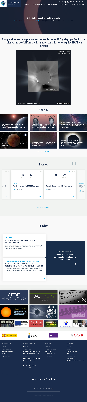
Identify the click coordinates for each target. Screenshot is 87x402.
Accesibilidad (48, 356)
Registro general (6, 356)
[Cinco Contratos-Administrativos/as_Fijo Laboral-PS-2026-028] (44, 255)
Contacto (4, 346)
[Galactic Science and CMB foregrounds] (73, 196)
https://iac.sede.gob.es (14, 297)
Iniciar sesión (82, 1)
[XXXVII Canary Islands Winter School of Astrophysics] (7, 196)
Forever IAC (26, 356)
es (79, 1)
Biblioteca (4, 353)
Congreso (15, 183)
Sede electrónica (71, 356)
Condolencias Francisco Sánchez (75, 360)
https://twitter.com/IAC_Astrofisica (59, 1)
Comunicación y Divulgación (78, 4)
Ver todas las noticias (44, 151)
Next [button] (77, 163)
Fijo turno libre (9, 237)
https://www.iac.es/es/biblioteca (7, 323)
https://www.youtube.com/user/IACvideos (70, 1)
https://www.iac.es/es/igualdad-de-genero (73, 312)
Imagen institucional (72, 351)
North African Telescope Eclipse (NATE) (27, 21)
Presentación (27, 4)
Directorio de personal (7, 351)
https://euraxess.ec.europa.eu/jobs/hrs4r (65, 323)
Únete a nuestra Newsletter (43, 379)
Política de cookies (50, 353)
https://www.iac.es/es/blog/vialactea (76, 1)
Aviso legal (48, 351)
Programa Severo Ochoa (29, 365)
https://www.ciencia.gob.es (9, 335)
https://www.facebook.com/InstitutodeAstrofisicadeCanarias (62, 1)
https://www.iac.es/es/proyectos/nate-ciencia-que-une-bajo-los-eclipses (43, 312)
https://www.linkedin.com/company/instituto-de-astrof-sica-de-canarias (68, 1)
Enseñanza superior (64, 4)
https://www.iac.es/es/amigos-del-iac (14, 312)
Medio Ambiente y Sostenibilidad (31, 358)
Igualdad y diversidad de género (31, 353)
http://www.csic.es (77, 335)
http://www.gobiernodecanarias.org (32, 335)
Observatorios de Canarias (39, 4)
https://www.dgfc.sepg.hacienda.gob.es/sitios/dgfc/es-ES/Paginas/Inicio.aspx (22, 323)
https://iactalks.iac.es (43, 297)
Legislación (26, 346)
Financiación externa (28, 363)
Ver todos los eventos (43, 207)
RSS (68, 353)
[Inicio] (3, 3)
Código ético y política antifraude (31, 351)
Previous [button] (74, 163)
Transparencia (27, 349)
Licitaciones (70, 349)
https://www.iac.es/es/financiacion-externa (36, 323)
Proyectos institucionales (29, 360)
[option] (27, 184)
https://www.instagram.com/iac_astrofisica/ (65, 1)
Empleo (69, 346)
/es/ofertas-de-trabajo (75, 264)
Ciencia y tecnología (52, 4)
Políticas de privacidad (50, 349)
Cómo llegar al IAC (6, 349)
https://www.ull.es (54, 335)
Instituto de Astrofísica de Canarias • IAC (13, 3)
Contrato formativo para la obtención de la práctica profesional (22, 261)
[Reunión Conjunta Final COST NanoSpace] (40, 196)
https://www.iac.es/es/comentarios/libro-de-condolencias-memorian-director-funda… (80, 323)
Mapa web (47, 346)
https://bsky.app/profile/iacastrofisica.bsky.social (73, 1)
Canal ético (70, 358)
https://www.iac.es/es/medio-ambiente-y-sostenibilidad (51, 323)
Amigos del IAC (27, 367)
